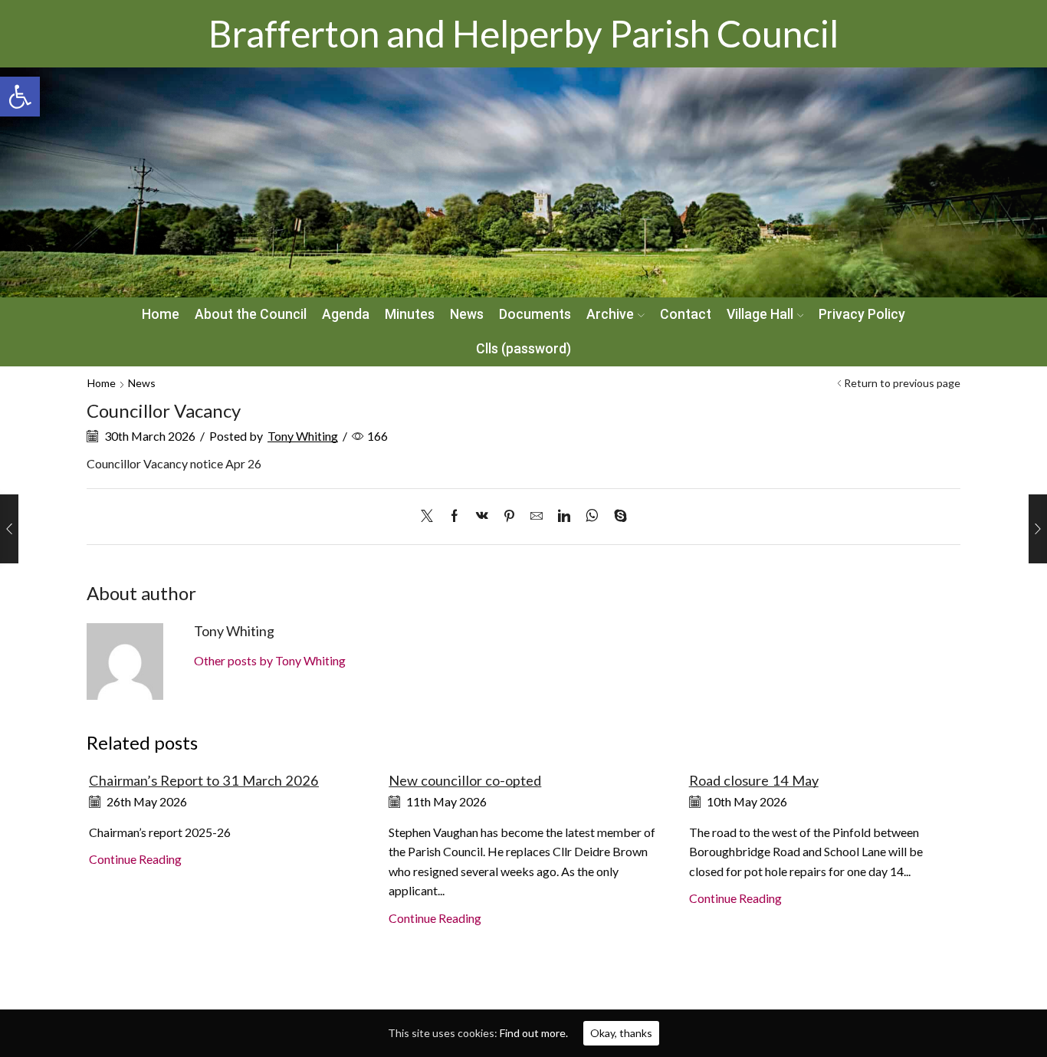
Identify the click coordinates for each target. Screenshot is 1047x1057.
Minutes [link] (410, 314)
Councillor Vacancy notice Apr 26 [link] (174, 463)
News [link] (467, 314)
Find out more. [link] (534, 1032)
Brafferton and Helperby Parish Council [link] (523, 33)
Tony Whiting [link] (302, 435)
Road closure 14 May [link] (754, 780)
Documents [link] (535, 314)
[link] (20, 97)
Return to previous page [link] (902, 382)
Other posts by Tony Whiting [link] (270, 660)
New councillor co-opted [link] (465, 780)
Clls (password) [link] (523, 348)
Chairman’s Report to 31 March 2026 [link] (204, 780)
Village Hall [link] (760, 314)
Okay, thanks (621, 1032)
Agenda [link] (345, 314)
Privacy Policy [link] (862, 314)
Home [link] (160, 314)
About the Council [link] (251, 314)
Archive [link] (610, 314)
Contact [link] (685, 314)
